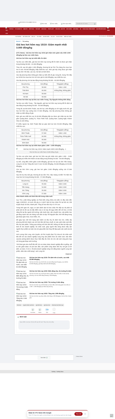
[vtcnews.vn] (33, 309)
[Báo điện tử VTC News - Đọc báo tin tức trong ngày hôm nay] (27, 24)
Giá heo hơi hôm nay (57, 305)
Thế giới (38, 29)
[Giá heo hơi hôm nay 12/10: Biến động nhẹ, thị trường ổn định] (22, 274)
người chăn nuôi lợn (28, 305)
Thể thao (31, 29)
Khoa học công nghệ (89, 29)
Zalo (47, 312)
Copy (54, 312)
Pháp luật (51, 29)
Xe (80, 29)
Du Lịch (53, 36)
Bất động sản (26, 36)
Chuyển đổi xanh (101, 29)
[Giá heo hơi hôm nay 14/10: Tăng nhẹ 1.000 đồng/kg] (22, 297)
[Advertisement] (87, 65)
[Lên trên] (111, 415)
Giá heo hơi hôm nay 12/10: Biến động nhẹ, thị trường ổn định (50, 271)
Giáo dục (43, 29)
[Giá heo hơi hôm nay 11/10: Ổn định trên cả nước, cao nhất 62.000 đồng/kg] (22, 262)
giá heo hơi (47, 305)
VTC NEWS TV (18, 29)
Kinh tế (25, 29)
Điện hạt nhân (67, 36)
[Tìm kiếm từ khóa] (95, 23)
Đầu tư (33, 36)
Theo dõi (78, 414)
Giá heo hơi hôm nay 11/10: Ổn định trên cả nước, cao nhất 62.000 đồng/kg (49, 258)
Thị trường (18, 36)
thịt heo (19, 305)
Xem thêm (43, 357)
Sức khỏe (69, 29)
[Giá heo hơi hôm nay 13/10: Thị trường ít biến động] (22, 286)
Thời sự (11, 29)
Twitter (40, 312)
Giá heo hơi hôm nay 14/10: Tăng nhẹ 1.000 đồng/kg (46, 293)
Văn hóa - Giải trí (60, 29)
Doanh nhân (46, 36)
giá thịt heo (39, 305)
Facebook (32, 312)
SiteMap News (59, 371)
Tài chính (39, 36)
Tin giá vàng (59, 36)
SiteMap (54, 371)
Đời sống (75, 29)
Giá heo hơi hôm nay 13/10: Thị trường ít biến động (46, 282)
